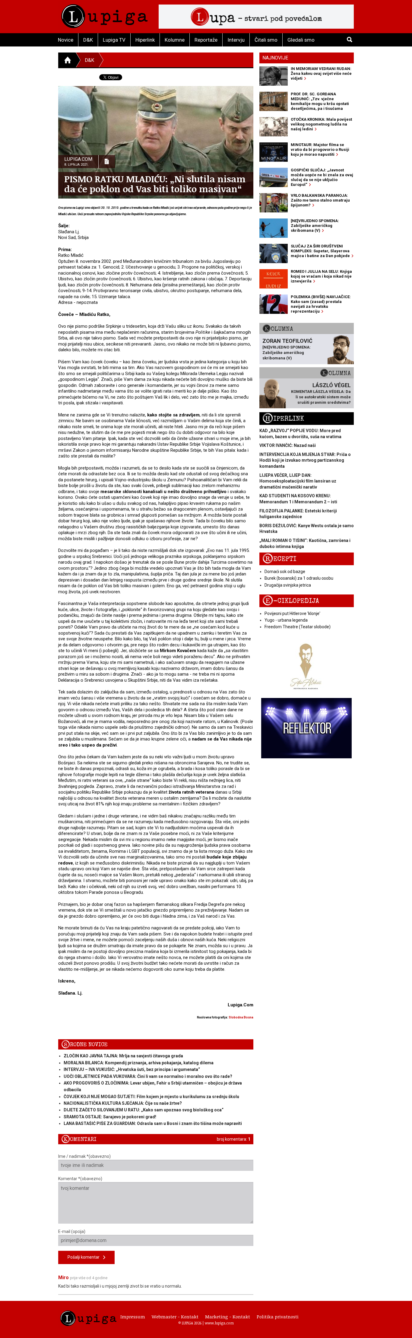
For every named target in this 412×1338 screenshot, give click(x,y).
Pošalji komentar (85, 1257)
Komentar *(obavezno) (80, 1178)
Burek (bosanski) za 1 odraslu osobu (299, 578)
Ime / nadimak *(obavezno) (84, 1156)
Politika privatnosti (278, 1317)
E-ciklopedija (290, 601)
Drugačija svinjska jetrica (288, 585)
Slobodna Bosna (241, 1017)
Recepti (279, 559)
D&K (88, 40)
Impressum (132, 1317)
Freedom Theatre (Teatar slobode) (298, 626)
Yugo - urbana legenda (286, 620)
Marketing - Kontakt (227, 1317)
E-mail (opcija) (71, 1231)
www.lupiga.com (219, 1322)
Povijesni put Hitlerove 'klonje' (292, 613)
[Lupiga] (104, 15)
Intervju (236, 40)
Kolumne (175, 40)
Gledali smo (301, 40)
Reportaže (206, 40)
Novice (65, 40)
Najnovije (275, 58)
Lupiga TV (114, 40)
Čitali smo (266, 40)
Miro (63, 1277)
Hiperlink (145, 40)
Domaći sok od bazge (285, 571)
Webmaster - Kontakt (175, 1317)
